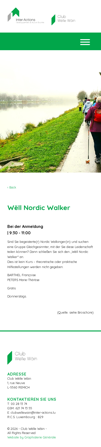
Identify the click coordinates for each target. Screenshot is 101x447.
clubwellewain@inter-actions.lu (33, 412)
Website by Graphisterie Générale (31, 437)
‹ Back (11, 187)
